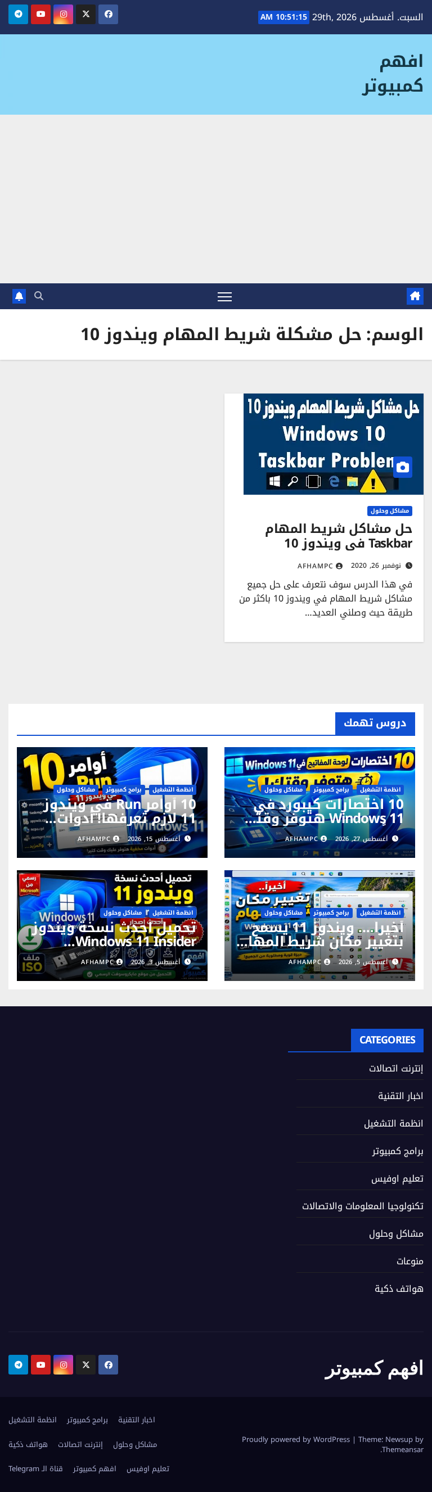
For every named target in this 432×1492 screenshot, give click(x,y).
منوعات (410, 1261)
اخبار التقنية (401, 1096)
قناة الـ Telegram (35, 1469)
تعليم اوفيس (397, 1178)
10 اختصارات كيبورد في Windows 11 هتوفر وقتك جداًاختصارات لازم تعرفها (324, 819)
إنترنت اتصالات (396, 1068)
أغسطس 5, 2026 (363, 962)
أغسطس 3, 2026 (155, 962)
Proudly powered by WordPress (297, 1439)
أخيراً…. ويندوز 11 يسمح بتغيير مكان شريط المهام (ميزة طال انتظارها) (321, 942)
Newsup (399, 1439)
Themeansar (403, 1450)
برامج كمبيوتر (331, 790)
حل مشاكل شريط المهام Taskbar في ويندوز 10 (338, 536)
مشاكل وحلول (390, 511)
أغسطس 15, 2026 (154, 839)
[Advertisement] (216, 199)
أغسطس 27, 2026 (361, 839)
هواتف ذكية (399, 1288)
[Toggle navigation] (224, 296)
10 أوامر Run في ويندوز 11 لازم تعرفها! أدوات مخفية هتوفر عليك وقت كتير (119, 826)
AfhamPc (316, 566)
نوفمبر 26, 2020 (376, 565)
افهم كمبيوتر (393, 74)
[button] (38, 296)
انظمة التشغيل (380, 790)
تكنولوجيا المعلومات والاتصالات (363, 1206)
